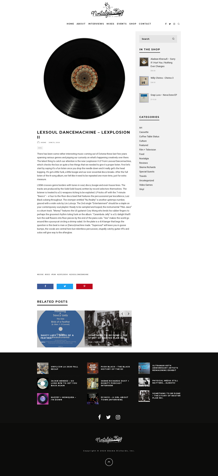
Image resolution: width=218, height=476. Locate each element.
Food (141, 154)
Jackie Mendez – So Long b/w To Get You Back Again (64, 383)
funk (54, 274)
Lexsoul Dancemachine (79, 274)
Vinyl (40, 148)
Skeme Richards (147, 167)
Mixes (110, 24)
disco (48, 274)
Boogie (41, 274)
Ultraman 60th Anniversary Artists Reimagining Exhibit (165, 367)
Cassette (143, 132)
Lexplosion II (63, 274)
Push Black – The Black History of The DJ (115, 368)
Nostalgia (144, 158)
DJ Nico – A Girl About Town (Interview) (114, 398)
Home (70, 24)
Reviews (143, 163)
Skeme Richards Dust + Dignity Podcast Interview (115, 383)
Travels (143, 176)
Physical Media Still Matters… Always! (165, 381)
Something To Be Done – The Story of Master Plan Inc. (166, 395)
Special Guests (146, 171)
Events (122, 24)
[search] (173, 39)
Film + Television (147, 149)
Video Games (146, 185)
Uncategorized (146, 180)
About (81, 24)
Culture (143, 141)
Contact (145, 24)
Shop (132, 24)
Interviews (96, 24)
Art (140, 127)
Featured (143, 145)
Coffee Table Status (149, 136)
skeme (43, 142)
